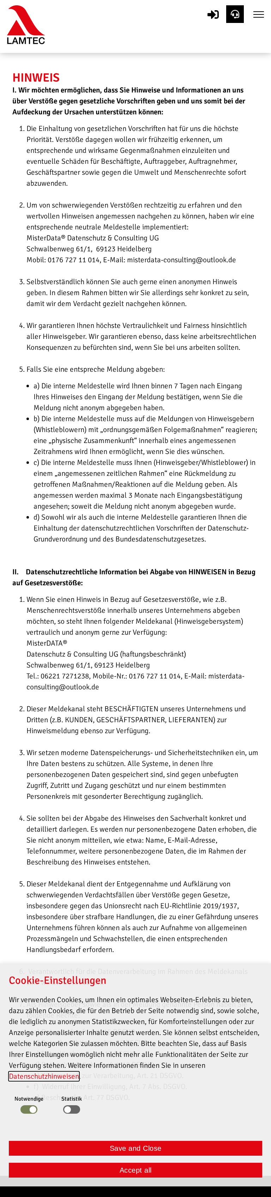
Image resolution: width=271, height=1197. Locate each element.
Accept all (136, 1170)
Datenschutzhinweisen (44, 1076)
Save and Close (136, 1148)
